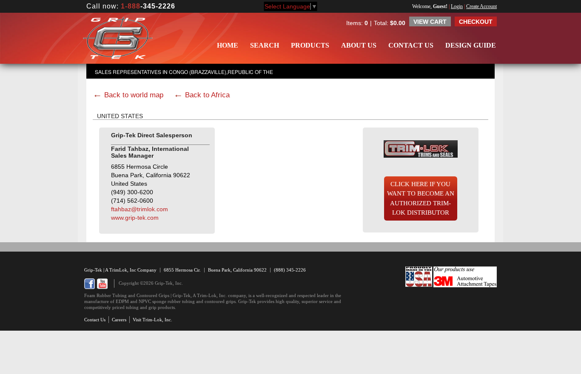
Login (457, 6)
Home (227, 45)
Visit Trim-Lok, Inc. (152, 319)
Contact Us (410, 45)
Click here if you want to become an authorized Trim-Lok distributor (420, 198)
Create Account (481, 6)
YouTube (102, 283)
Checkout (476, 21)
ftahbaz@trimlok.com (139, 209)
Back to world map (133, 95)
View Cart (430, 21)
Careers (119, 319)
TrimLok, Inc (123, 269)
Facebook (89, 283)
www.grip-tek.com (135, 217)
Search (264, 45)
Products (310, 45)
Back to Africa (207, 95)
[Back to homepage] (118, 38)
